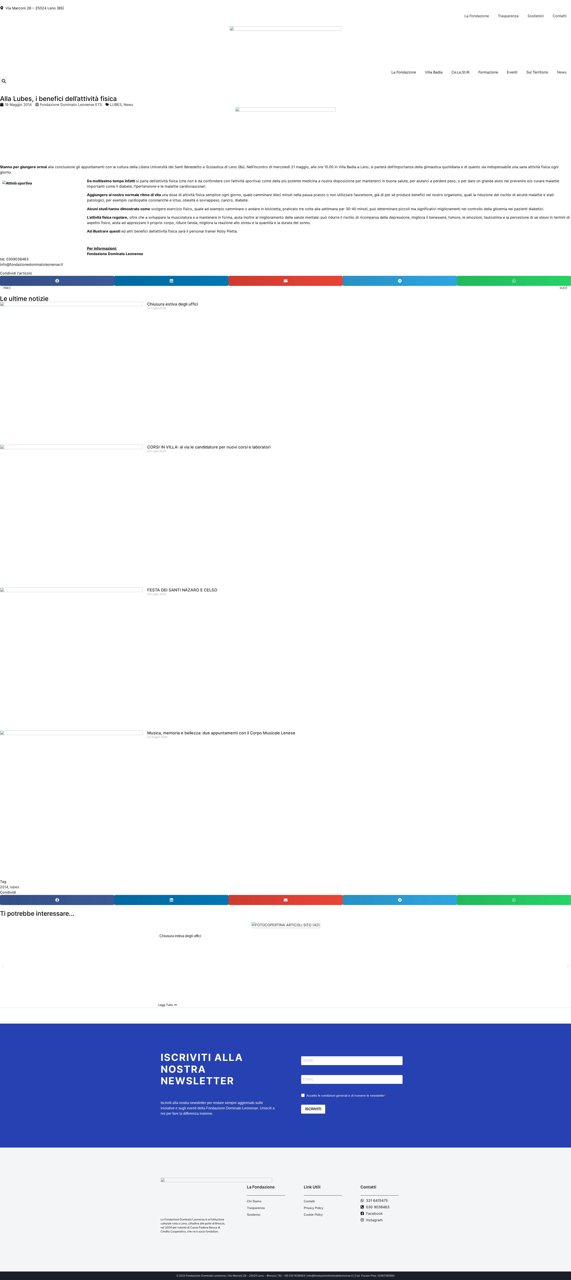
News (562, 72)
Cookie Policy (313, 1214)
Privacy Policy (313, 1208)
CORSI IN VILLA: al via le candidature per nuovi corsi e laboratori (209, 447)
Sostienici (536, 16)
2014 (4, 887)
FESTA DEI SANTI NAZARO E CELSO (182, 590)
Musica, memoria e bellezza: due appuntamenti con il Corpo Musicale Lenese (221, 733)
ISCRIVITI (313, 1109)
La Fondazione (476, 16)
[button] (3, 81)
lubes (14, 887)
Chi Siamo (254, 1201)
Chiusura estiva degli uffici (172, 304)
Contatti (560, 16)
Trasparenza (508, 16)
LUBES (116, 104)
